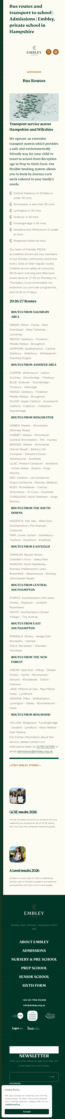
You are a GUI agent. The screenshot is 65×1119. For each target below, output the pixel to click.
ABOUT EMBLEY (34, 942)
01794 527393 (46, 746)
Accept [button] (27, 1111)
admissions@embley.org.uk (35, 751)
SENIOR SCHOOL (34, 977)
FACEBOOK (15, 1083)
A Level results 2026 (24, 870)
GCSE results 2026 (23, 812)
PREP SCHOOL (34, 968)
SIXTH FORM (34, 985)
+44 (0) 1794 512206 (34, 1000)
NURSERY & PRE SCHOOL (34, 959)
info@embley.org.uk (34, 1005)
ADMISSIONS (34, 950)
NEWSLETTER (34, 1056)
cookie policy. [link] (12, 1104)
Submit (52, 1077)
